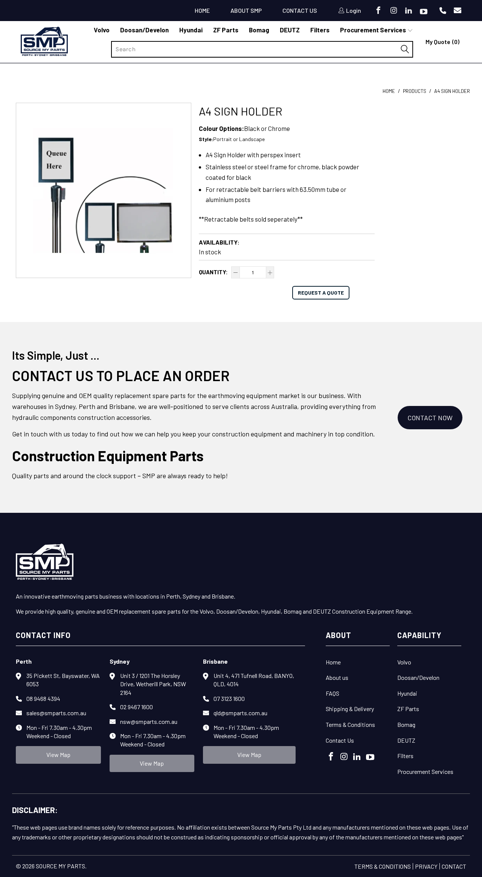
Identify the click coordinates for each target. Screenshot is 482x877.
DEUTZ (406, 740)
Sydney (120, 661)
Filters (405, 755)
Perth (24, 661)
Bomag (406, 724)
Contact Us (340, 740)
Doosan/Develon (418, 677)
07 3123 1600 (229, 698)
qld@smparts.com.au (240, 712)
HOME (202, 10)
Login (353, 10)
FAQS (332, 693)
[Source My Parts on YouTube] (423, 12)
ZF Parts (408, 708)
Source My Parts (60, 865)
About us (337, 677)
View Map (58, 754)
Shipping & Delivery (350, 708)
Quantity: (213, 272)
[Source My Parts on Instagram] (393, 11)
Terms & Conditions (350, 724)
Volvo (404, 662)
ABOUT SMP (246, 10)
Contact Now (430, 417)
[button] (376, 30)
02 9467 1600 (136, 706)
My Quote (442, 41)
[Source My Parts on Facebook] (378, 11)
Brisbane (215, 661)
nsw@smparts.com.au (148, 721)
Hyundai (407, 693)
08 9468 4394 (43, 698)
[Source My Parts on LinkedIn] (408, 11)
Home (333, 662)
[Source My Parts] (44, 42)
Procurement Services (425, 771)
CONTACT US (299, 10)
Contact (454, 866)
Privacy (426, 866)
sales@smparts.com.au (56, 712)
